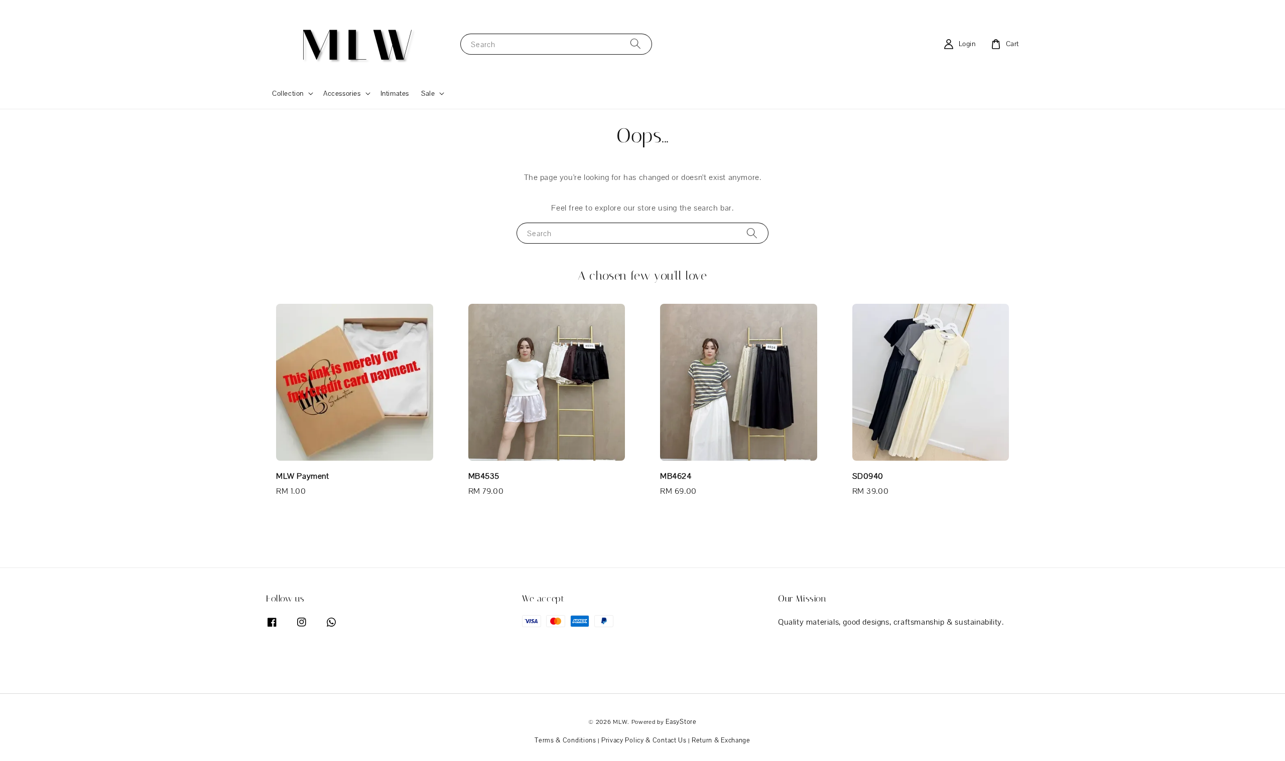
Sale (428, 93)
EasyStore (681, 721)
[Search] (635, 44)
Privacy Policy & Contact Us (644, 740)
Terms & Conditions (565, 740)
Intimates (394, 93)
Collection (288, 93)
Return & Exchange (721, 740)
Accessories (342, 93)
